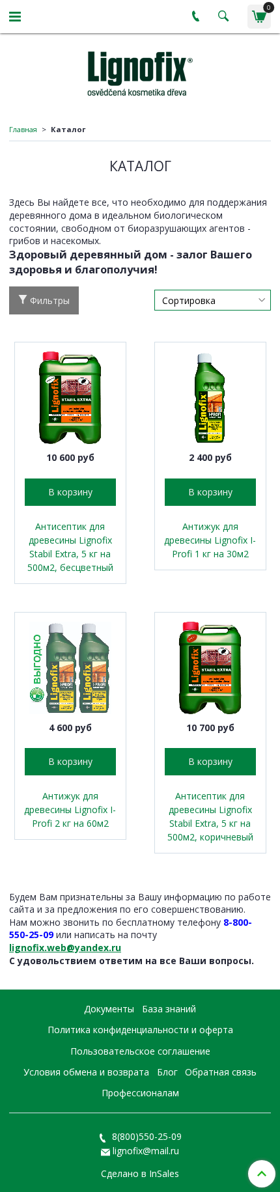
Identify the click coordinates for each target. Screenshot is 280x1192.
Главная (23, 129)
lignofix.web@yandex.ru (65, 947)
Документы (109, 1009)
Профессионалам (140, 1093)
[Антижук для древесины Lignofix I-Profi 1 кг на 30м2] (210, 398)
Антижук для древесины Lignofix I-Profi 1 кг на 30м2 (210, 540)
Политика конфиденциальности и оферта (140, 1029)
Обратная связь (221, 1072)
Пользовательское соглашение (140, 1051)
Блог (167, 1072)
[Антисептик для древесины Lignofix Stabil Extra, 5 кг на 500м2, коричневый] (210, 668)
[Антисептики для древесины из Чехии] (140, 71)
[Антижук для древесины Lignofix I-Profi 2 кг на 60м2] (70, 668)
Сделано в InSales (140, 1173)
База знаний (169, 1009)
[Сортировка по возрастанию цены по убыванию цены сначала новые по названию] (212, 300)
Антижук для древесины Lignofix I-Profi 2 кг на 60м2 (70, 809)
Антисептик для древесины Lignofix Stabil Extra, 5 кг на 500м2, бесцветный (70, 547)
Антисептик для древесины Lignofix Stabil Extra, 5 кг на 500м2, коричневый (210, 816)
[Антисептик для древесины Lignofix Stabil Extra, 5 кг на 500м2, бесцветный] (70, 398)
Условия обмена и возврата (86, 1072)
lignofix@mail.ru (146, 1150)
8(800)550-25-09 (145, 1136)
